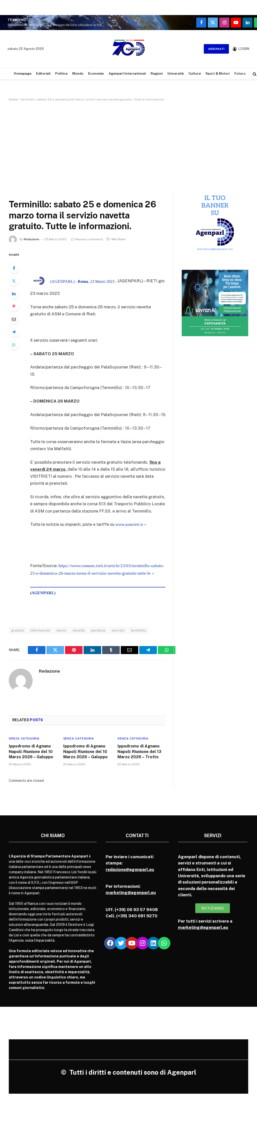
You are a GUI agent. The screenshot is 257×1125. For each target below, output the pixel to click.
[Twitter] (14, 281)
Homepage (22, 73)
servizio (118, 630)
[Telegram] (14, 332)
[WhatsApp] (14, 345)
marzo (61, 630)
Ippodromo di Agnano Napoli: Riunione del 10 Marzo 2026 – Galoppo (31, 752)
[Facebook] (14, 268)
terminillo (138, 630)
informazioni (40, 630)
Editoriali (43, 73)
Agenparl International (127, 73)
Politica (61, 73)
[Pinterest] (14, 306)
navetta (79, 630)
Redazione (31, 239)
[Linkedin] (153, 943)
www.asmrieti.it (129, 524)
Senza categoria (24, 738)
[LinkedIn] (14, 294)
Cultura (194, 73)
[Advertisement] (128, 145)
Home (13, 99)
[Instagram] (142, 943)
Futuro (239, 73)
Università (175, 73)
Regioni (157, 73)
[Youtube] (131, 943)
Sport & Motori (218, 73)
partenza (98, 630)
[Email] (14, 319)
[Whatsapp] (164, 943)
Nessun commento (89, 239)
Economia (96, 73)
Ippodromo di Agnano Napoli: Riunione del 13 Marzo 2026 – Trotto (139, 752)
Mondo (77, 73)
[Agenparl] (128, 49)
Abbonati (216, 49)
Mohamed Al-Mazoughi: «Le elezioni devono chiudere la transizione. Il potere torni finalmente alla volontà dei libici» (58, 25)
